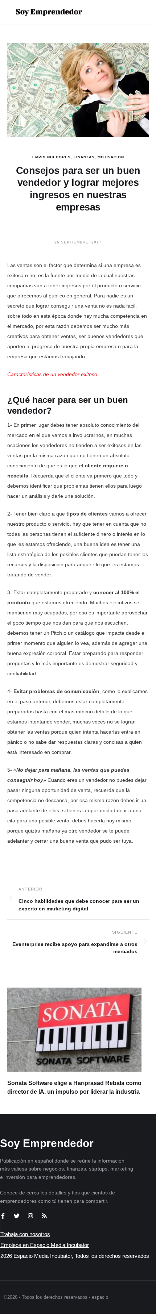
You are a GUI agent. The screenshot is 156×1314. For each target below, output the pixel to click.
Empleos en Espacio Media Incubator (44, 1245)
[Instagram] (30, 1216)
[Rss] (44, 1216)
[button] (127, 12)
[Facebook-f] (3, 1216)
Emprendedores (51, 157)
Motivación (111, 157)
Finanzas (84, 157)
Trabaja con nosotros (25, 1234)
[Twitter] (17, 1216)
